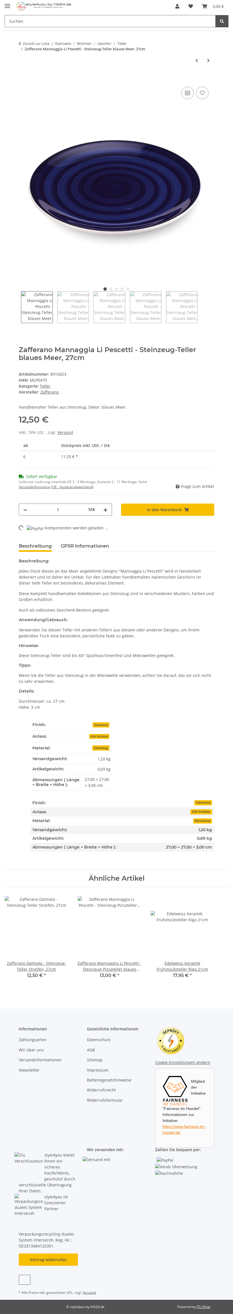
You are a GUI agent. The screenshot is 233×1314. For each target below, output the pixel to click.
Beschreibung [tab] (35, 546)
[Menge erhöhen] (105, 509)
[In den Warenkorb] (23, 79)
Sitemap (95, 1060)
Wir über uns (31, 1050)
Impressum (98, 1070)
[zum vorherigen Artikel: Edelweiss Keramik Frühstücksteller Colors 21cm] (197, 60)
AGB (91, 1050)
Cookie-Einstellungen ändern (182, 1062)
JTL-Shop (203, 1306)
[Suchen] (221, 21)
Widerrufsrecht (101, 1090)
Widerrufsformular (105, 1100)
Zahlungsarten (33, 1039)
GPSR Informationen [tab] (85, 546)
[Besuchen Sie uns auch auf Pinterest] (24, 1280)
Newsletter (29, 1070)
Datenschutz (99, 1039)
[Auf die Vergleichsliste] (187, 93)
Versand (65, 432)
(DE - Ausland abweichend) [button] (72, 487)
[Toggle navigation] (7, 3)
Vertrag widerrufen (48, 1259)
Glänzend (203, 802)
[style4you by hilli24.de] (44, 6)
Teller (45, 386)
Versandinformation (34, 487)
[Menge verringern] (25, 509)
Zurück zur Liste (36, 43)
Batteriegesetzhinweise (109, 1080)
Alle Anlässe (201, 812)
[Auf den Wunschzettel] (202, 93)
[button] (177, 6)
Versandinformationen (40, 1060)
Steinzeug (202, 821)
